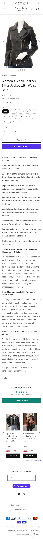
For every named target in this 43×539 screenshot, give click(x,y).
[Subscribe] (32, 478)
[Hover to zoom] (21, 42)
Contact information (22, 534)
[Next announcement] (38, 3)
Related (38, 461)
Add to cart (13, 455)
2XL (13, 117)
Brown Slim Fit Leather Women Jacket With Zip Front (29, 437)
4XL (30, 117)
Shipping (4, 98)
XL (5, 117)
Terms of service (22, 530)
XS (14, 111)
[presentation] (3, 431)
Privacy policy (11, 530)
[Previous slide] (4, 41)
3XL (21, 117)
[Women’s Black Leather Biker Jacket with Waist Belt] (18, 70)
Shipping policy (34, 530)
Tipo (34, 461)
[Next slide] (39, 41)
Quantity (4, 127)
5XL (5, 122)
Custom (16, 122)
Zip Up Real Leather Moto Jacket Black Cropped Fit (11, 437)
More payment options (21, 152)
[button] (4, 9)
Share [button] (6, 378)
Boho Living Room (12, 527)
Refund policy (36, 527)
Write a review (21, 400)
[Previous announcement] (4, 3)
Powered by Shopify (24, 527)
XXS (5, 111)
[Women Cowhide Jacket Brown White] (24, 70)
